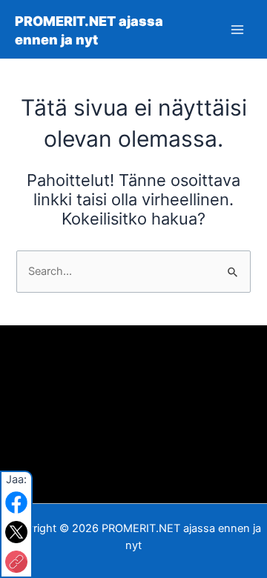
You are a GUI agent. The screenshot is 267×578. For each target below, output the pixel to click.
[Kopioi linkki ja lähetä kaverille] (16, 562)
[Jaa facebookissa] (16, 502)
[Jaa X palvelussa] (16, 532)
